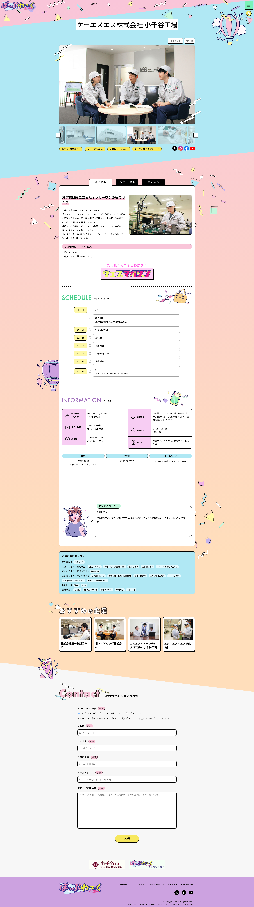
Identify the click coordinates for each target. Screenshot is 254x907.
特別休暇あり (174, 576)
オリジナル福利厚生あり (167, 566)
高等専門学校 (106, 589)
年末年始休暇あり (157, 576)
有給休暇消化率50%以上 (73, 580)
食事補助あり (147, 566)
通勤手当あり (94, 566)
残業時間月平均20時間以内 (119, 576)
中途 (84, 585)
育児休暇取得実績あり (97, 580)
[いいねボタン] (187, 41)
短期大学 (119, 589)
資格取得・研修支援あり (114, 566)
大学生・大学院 (90, 589)
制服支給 (95, 571)
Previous (58, 135)
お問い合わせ (187, 884)
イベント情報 (138, 884)
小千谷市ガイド (170, 884)
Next (195, 135)
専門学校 (131, 589)
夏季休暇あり (140, 576)
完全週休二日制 (97, 576)
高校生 (77, 589)
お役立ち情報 (154, 884)
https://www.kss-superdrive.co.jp (170, 461)
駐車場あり (133, 566)
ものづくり (79, 562)
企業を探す (124, 884)
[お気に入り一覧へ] (248, 13)
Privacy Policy (169, 904)
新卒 (76, 585)
